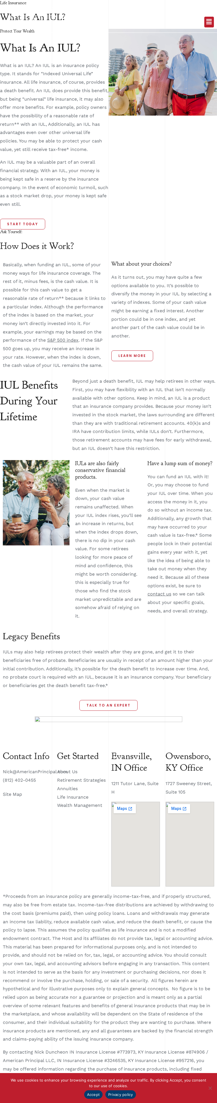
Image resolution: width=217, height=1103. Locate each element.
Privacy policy (120, 1094)
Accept (93, 1094)
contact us (159, 594)
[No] (210, 1088)
